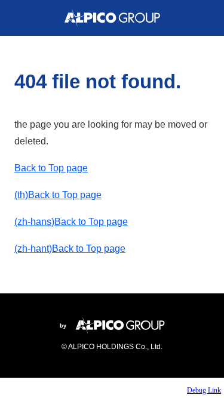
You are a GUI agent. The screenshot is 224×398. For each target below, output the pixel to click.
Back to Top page (51, 168)
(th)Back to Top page (58, 195)
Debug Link (204, 390)
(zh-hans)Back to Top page (71, 222)
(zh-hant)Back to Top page (69, 248)
